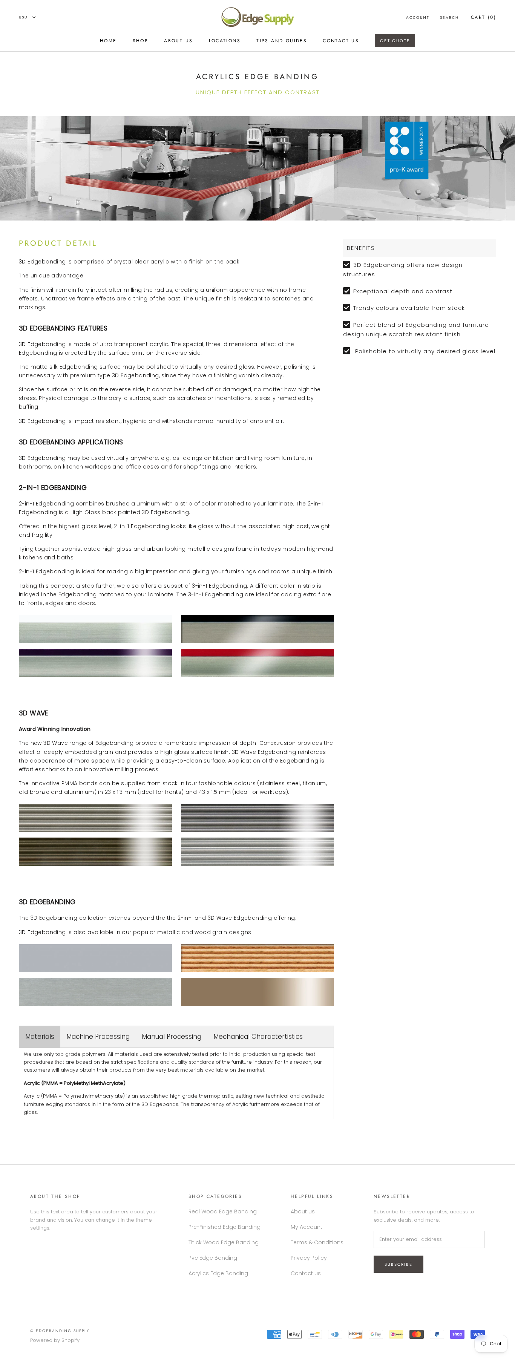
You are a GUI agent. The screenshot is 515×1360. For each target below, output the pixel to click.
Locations (225, 40)
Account (417, 17)
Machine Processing (98, 1036)
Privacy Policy (309, 1258)
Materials (39, 1036)
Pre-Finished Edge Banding (225, 1227)
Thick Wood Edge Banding (224, 1242)
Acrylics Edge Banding (218, 1273)
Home (108, 40)
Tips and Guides (281, 40)
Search (449, 17)
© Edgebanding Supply (60, 1331)
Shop (141, 40)
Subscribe (398, 1264)
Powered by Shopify (55, 1340)
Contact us (341, 40)
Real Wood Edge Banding (223, 1211)
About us (178, 40)
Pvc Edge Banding (213, 1258)
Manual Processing (171, 1036)
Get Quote (395, 41)
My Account (306, 1227)
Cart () (483, 17)
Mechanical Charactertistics (258, 1036)
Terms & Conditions (317, 1242)
